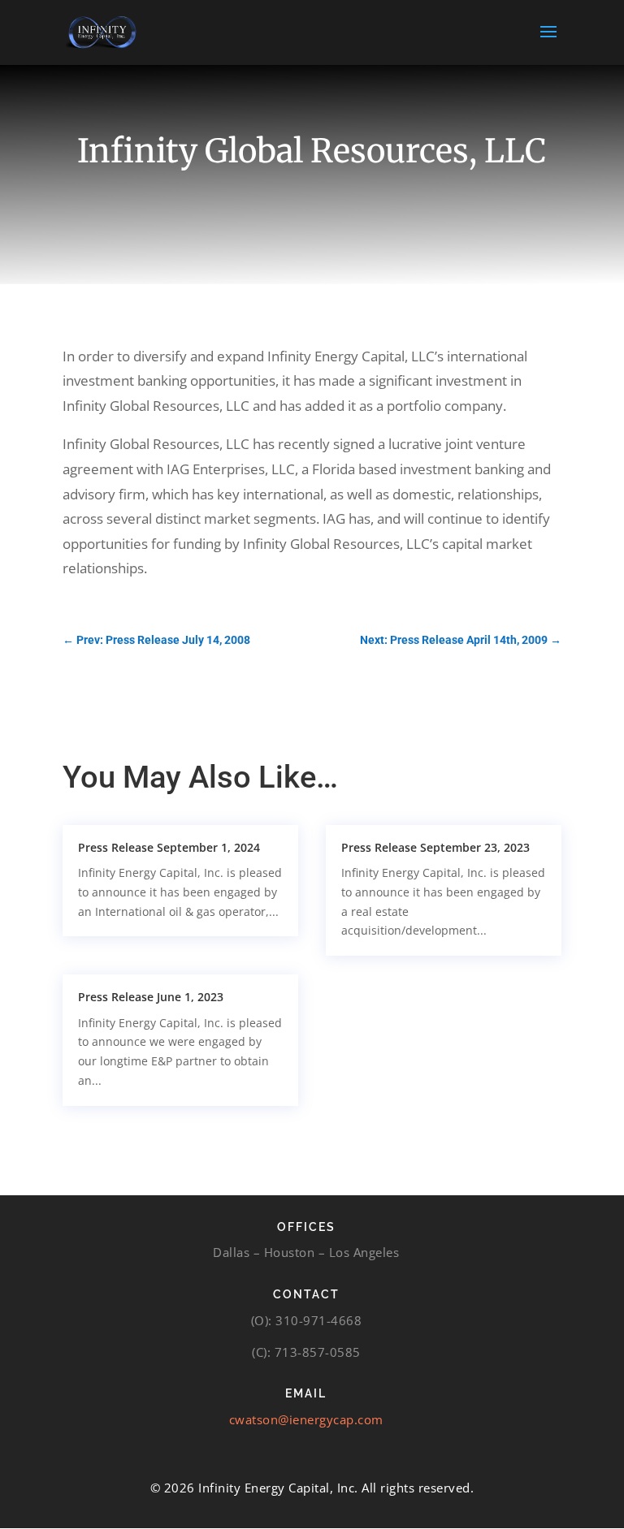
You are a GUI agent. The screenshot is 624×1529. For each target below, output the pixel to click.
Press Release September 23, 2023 (435, 847)
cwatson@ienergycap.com (306, 1419)
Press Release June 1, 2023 (150, 996)
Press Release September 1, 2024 (169, 847)
